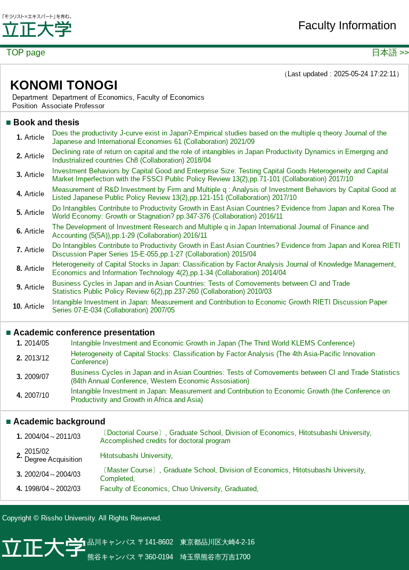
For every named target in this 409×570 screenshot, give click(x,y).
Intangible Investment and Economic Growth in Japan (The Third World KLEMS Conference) (213, 343)
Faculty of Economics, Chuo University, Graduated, (179, 489)
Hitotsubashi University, (136, 456)
